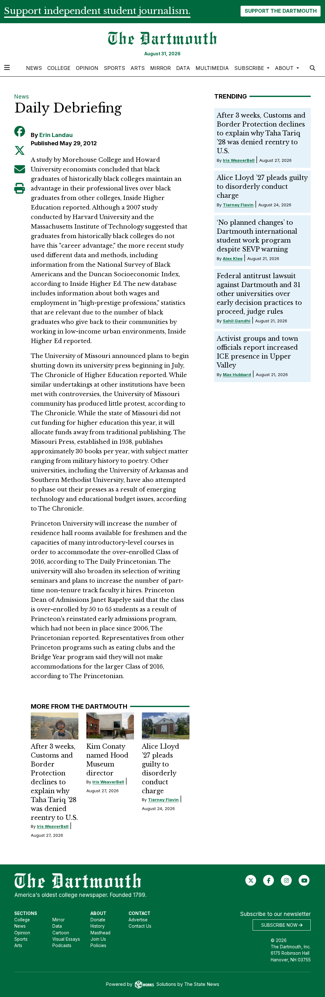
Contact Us (140, 926)
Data (183, 68)
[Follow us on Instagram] (286, 880)
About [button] (285, 68)
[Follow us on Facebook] (268, 880)
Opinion (87, 68)
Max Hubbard (237, 374)
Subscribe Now (280, 925)
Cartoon (60, 932)
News (34, 68)
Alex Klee (232, 258)
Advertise (138, 919)
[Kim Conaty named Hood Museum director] (110, 725)
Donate (97, 919)
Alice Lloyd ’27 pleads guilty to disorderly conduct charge (262, 186)
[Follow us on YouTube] (304, 880)
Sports (114, 68)
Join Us (98, 939)
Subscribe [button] (250, 68)
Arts (137, 68)
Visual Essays (66, 939)
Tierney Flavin (163, 799)
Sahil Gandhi (236, 320)
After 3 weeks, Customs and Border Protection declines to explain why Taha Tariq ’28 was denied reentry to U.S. (54, 782)
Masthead (100, 932)
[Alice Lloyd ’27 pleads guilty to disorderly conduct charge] (165, 725)
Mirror (160, 68)
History (97, 926)
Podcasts (61, 945)
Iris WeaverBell (53, 826)
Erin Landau (56, 135)
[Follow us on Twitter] (251, 880)
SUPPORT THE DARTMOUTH (281, 11)
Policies (98, 945)
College (58, 68)
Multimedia (212, 68)
